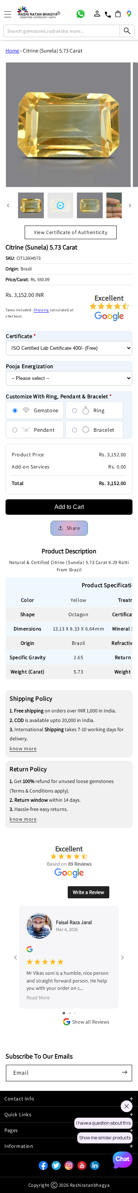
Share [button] (73, 528)
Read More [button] (38, 997)
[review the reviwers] (29, 950)
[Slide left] (8, 205)
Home (12, 50)
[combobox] (69, 31)
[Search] (127, 31)
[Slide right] (130, 205)
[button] (118, 14)
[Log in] (97, 13)
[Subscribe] (124, 1072)
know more (23, 748)
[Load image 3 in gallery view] (119, 205)
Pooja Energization (29, 366)
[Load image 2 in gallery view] (90, 205)
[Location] (128, 13)
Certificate (21, 336)
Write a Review (88, 892)
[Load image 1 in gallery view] (31, 205)
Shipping (41, 310)
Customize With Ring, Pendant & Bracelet (59, 396)
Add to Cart (69, 507)
